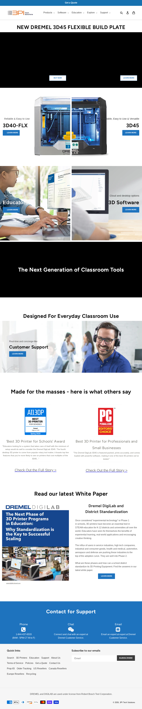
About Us (55, 658)
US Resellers (40, 668)
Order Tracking (24, 668)
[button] (49, 13)
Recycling (31, 674)
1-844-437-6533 (24, 634)
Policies (29, 663)
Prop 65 (11, 668)
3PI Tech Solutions (127, 702)
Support (45, 658)
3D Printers (21, 658)
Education (34, 658)
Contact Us (54, 663)
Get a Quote (41, 663)
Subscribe (126, 658)
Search (10, 658)
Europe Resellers (15, 674)
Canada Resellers (58, 668)
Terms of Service (15, 663)
